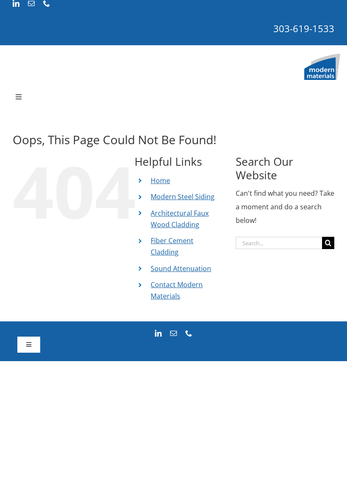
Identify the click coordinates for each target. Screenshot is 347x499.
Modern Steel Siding (183, 196)
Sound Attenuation (181, 268)
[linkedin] (16, 3)
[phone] (46, 3)
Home (160, 180)
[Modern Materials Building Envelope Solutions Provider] (322, 57)
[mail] (31, 3)
